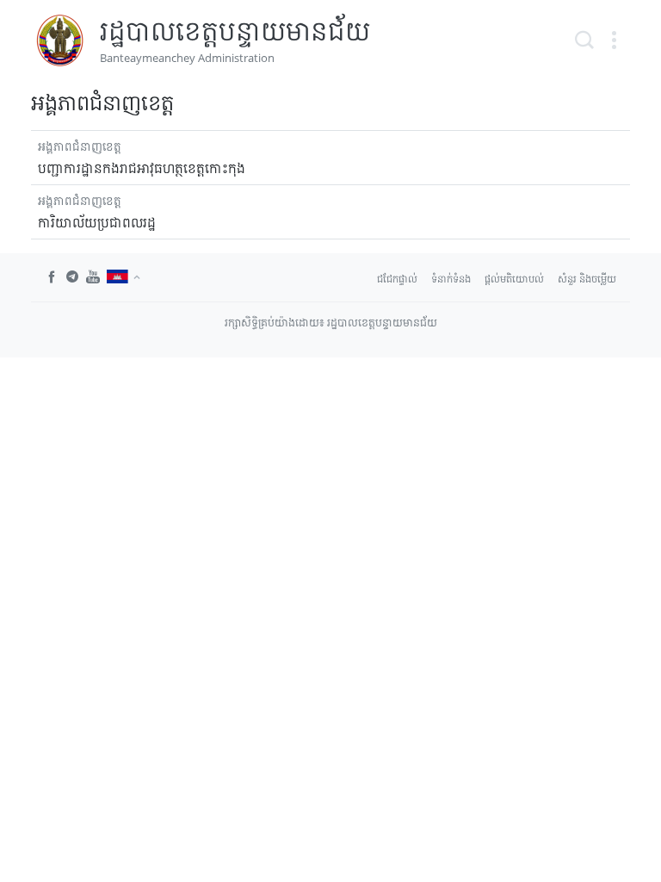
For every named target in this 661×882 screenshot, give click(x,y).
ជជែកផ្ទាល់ (397, 278)
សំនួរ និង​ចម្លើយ (587, 278)
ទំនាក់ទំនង (451, 278)
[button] (614, 40)
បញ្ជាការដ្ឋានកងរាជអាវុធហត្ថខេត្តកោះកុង (141, 167)
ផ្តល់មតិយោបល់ (514, 278)
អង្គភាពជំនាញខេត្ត (79, 146)
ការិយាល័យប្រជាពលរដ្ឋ (97, 222)
